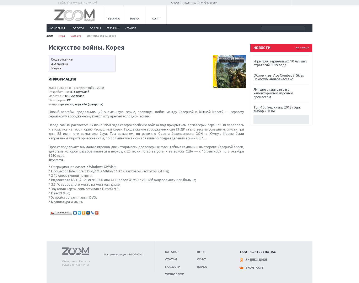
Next (281, 119)
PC (69, 100)
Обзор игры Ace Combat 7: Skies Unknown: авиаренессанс (278, 77)
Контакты (82, 264)
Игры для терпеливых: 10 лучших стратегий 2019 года (280, 63)
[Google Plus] (97, 213)
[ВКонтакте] (75, 213)
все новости (302, 47)
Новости (172, 266)
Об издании (69, 261)
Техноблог (174, 274)
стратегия (65, 104)
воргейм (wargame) (88, 104)
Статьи (171, 259)
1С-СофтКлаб (79, 92)
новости (77, 28)
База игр (76, 35)
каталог (130, 28)
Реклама (84, 261)
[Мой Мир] (88, 213)
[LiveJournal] (92, 213)
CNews (175, 2)
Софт (156, 18)
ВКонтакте (255, 267)
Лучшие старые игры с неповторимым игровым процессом (273, 93)
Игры (62, 35)
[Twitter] (79, 213)
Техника (114, 18)
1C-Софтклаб (74, 96)
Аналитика (189, 2)
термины (113, 28)
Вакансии (68, 264)
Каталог (172, 252)
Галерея (56, 68)
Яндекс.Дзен (256, 259)
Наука (134, 18)
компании (57, 28)
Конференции (208, 2)
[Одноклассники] (84, 213)
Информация (59, 63)
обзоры (95, 28)
